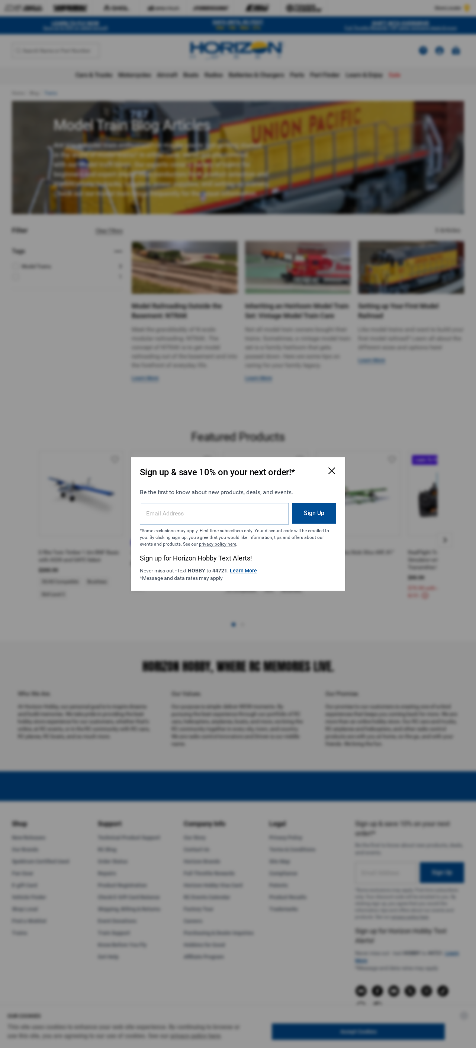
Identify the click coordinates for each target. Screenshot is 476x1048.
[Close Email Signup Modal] (331, 470)
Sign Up (314, 513)
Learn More (243, 571)
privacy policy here (217, 544)
